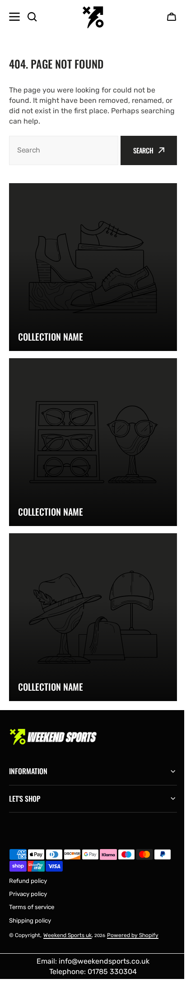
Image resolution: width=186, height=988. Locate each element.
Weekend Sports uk (67, 915)
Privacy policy (28, 873)
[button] (171, 16)
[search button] (32, 16)
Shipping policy (30, 900)
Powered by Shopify (132, 915)
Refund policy (28, 860)
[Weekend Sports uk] (93, 16)
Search (143, 150)
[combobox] (63, 150)
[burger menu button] (14, 16)
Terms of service (31, 886)
